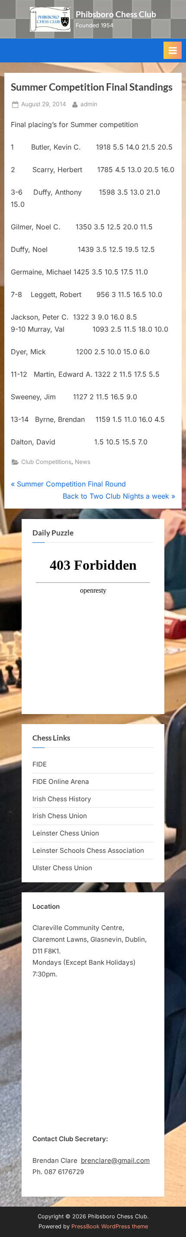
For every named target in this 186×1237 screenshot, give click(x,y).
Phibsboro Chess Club (116, 14)
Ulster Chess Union (62, 868)
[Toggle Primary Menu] (173, 50)
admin (88, 104)
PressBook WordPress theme (109, 1226)
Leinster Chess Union (65, 833)
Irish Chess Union (59, 816)
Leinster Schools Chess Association (88, 850)
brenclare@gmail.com (115, 1160)
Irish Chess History (61, 799)
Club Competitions (46, 461)
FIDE (39, 764)
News (82, 461)
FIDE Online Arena (60, 781)
